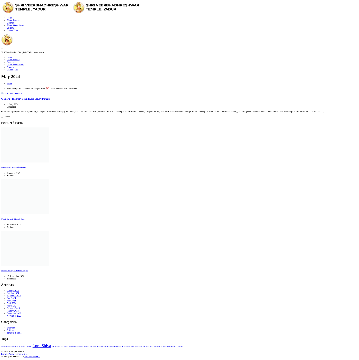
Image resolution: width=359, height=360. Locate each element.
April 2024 (11, 303)
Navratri (86, 346)
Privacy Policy (7, 354)
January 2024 (13, 311)
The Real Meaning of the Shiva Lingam (14, 270)
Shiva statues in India (129, 346)
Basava (10, 346)
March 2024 (12, 306)
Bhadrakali (16, 346)
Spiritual (10, 330)
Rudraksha (92, 346)
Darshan (10, 23)
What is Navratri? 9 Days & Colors (13, 219)
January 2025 (13, 290)
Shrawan (139, 346)
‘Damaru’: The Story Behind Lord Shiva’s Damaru (25, 99)
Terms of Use (21, 354)
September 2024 (14, 295)
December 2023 (14, 313)
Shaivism (11, 328)
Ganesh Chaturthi (26, 346)
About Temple (13, 20)
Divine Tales (12, 30)
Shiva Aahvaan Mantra (104, 346)
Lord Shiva (42, 345)
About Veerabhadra (15, 25)
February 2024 (13, 308)
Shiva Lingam (116, 346)
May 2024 (11, 300)
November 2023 (14, 316)
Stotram (10, 28)
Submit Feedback (32, 356)
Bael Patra (4, 346)
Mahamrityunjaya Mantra (60, 346)
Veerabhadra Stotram (169, 346)
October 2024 (13, 293)
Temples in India (14, 333)
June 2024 (11, 298)
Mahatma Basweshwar (76, 346)
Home (9, 18)
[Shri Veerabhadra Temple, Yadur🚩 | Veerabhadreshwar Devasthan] (71, 13)
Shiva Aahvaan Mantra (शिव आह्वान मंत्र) (14, 167)
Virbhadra (180, 346)
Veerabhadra (158, 346)
